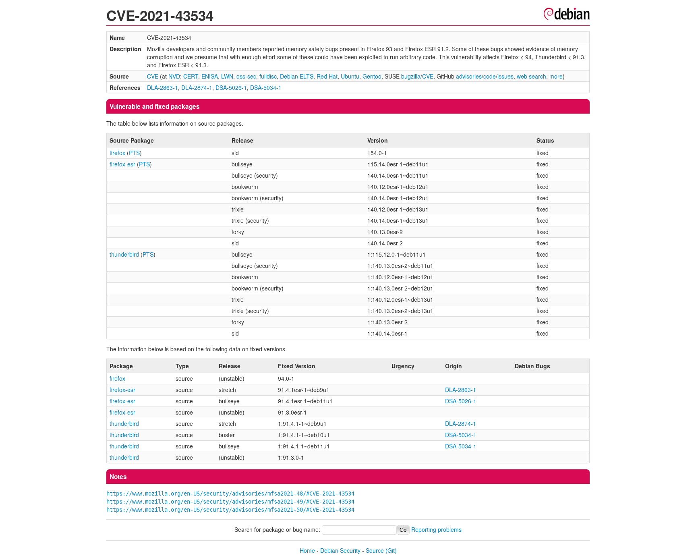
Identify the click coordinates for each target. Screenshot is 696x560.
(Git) (391, 550)
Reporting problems (436, 529)
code (489, 76)
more (556, 76)
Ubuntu (350, 76)
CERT (190, 76)
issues (505, 76)
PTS (134, 153)
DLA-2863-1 (162, 87)
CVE (152, 76)
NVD (174, 76)
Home (307, 550)
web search (531, 76)
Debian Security (340, 550)
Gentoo (371, 76)
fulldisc (268, 76)
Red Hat (327, 76)
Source (375, 550)
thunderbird (124, 254)
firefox (117, 153)
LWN (227, 76)
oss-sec (246, 76)
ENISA (209, 76)
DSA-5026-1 (231, 87)
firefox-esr (122, 164)
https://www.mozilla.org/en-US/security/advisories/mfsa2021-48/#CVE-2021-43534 (230, 493)
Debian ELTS (296, 76)
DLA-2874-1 (196, 87)
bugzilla (410, 76)
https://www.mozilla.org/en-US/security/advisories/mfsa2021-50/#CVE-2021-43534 (230, 509)
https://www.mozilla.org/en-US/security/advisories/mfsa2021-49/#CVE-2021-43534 (230, 501)
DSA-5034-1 (266, 87)
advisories (469, 76)
